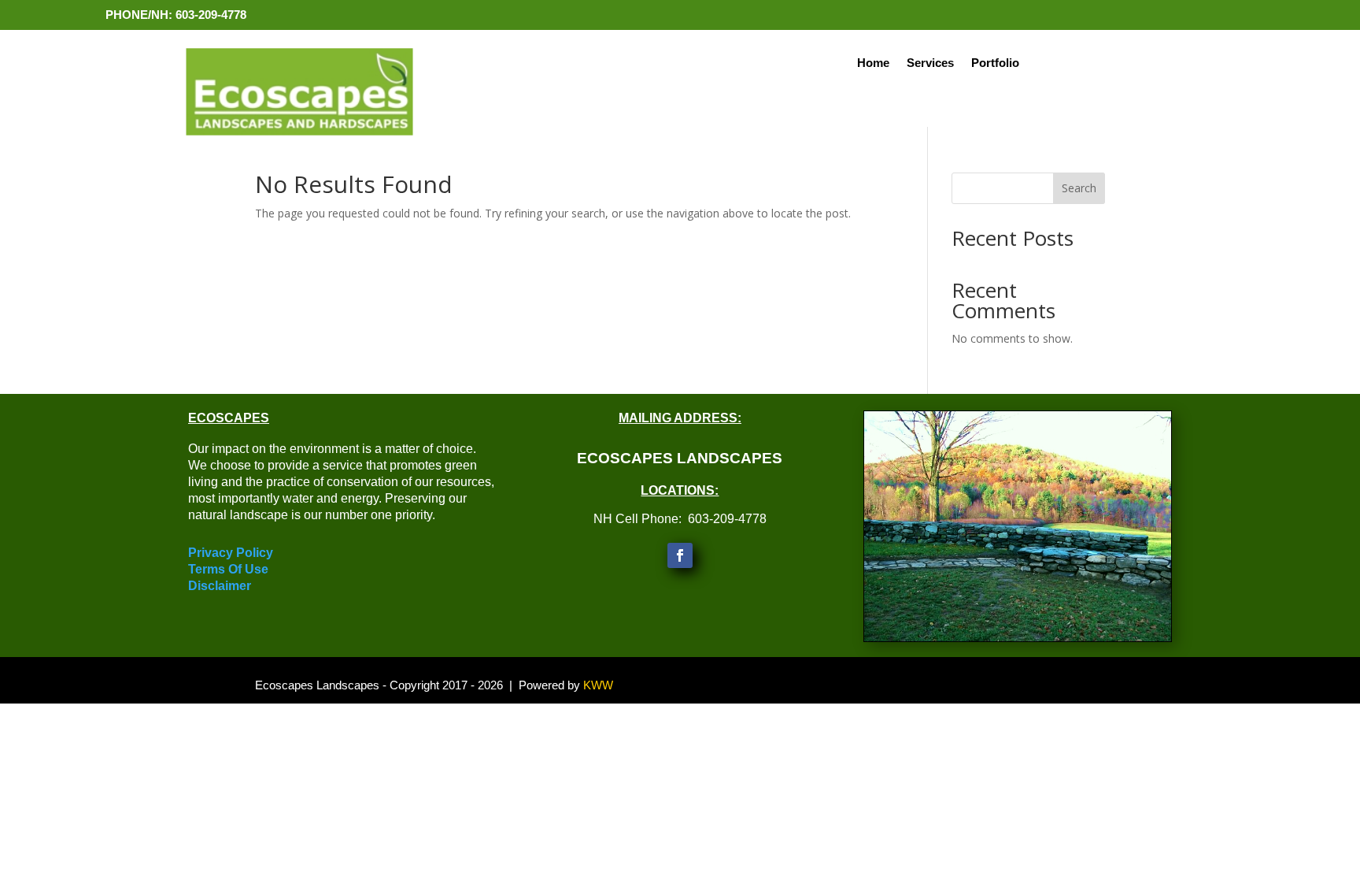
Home (873, 63)
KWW (598, 685)
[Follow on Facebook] (680, 555)
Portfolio (995, 63)
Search (1079, 187)
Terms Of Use (228, 569)
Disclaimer (219, 585)
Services (930, 63)
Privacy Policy (230, 552)
